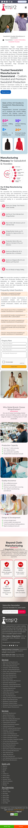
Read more (6, 92)
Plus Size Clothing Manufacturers (11, 669)
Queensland (9, 40)
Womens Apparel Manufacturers (11, 707)
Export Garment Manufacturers (10, 743)
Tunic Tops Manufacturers (9, 695)
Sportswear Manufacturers (9, 682)
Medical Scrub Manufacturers (10, 662)
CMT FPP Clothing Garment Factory (12, 728)
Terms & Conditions (7, 781)
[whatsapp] (2, 2)
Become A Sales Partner (9, 717)
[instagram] (7, 2)
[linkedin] (11, 2)
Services (5, 768)
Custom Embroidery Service (10, 737)
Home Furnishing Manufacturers (11, 750)
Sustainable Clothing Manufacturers (12, 686)
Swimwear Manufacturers (9, 688)
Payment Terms (7, 779)
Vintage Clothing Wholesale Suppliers (12, 697)
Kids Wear (5, 793)
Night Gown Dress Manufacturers (11, 664)
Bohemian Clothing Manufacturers (11, 718)
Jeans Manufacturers (8, 752)
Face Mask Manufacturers (9, 745)
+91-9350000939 (15, 642)
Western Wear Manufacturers (10, 699)
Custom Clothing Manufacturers (11, 735)
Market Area (6, 783)
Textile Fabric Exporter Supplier (11, 692)
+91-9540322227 (6, 642)
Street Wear (6, 799)
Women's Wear (6, 791)
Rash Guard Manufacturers (9, 675)
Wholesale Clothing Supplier (10, 701)
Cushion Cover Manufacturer (10, 733)
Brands (4, 770)
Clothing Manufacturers (9, 726)
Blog (4, 771)
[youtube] (4, 2)
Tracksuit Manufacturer (8, 694)
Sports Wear (6, 795)
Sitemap (5, 785)
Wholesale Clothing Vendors (10, 703)
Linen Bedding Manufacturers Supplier (12, 758)
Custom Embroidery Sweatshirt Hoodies (13, 739)
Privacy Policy (6, 775)
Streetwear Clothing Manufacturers (12, 684)
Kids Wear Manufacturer (9, 756)
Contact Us (5, 773)
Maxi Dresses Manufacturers (10, 760)
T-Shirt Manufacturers (8, 690)
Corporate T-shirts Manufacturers (11, 730)
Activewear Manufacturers (9, 713)
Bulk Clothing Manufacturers (10, 720)
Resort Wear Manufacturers (10, 677)
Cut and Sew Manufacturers (10, 741)
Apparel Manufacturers (8, 715)
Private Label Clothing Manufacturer (12, 671)
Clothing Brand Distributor (9, 722)
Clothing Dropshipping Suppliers (11, 724)
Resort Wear (6, 797)
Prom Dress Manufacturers (9, 673)
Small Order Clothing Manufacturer (12, 680)
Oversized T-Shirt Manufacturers (11, 667)
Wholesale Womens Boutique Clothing (12, 705)
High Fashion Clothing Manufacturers (12, 748)
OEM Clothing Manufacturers (10, 665)
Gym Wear (5, 802)
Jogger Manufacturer (8, 754)
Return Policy (6, 777)
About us (5, 766)
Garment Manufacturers (9, 747)
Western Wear (6, 801)
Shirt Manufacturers (8, 679)
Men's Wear (6, 789)
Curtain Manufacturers (8, 732)
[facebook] (9, 2)
